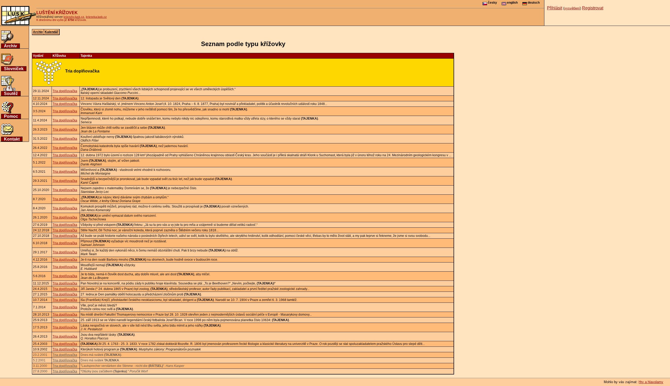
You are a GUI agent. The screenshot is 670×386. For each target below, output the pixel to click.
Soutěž (11, 93)
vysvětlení (572, 8)
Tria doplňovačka (65, 91)
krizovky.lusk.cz (74, 16)
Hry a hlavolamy (651, 382)
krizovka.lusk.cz (96, 16)
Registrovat (592, 8)
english (512, 2)
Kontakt (12, 139)
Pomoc (11, 116)
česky (492, 2)
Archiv (10, 46)
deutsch (533, 2)
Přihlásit (554, 8)
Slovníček (14, 68)
